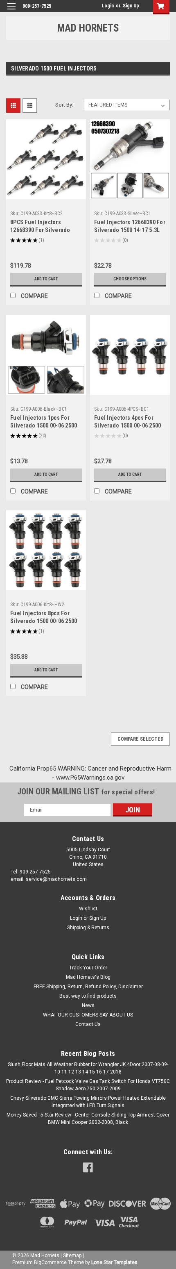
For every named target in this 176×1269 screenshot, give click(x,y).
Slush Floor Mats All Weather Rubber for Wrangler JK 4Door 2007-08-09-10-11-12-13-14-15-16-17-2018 (88, 1068)
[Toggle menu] (11, 11)
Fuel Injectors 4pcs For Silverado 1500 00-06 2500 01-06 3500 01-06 (127, 425)
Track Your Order (88, 968)
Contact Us (88, 1024)
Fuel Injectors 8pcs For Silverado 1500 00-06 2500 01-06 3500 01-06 (43, 621)
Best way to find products (88, 996)
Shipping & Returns (88, 927)
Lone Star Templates (114, 1262)
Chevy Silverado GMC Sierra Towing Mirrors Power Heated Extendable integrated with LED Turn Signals (88, 1101)
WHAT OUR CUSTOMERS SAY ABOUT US (88, 1015)
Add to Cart (46, 279)
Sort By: (64, 105)
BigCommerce (50, 1262)
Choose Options (130, 279)
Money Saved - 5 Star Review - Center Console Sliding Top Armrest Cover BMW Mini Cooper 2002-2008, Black (88, 1118)
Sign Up (131, 6)
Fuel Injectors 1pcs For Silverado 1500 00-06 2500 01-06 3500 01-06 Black (43, 425)
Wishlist (88, 909)
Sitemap (72, 1255)
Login (108, 6)
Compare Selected (140, 739)
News (88, 1005)
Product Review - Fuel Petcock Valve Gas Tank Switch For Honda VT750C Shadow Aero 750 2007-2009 (88, 1085)
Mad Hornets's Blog (88, 977)
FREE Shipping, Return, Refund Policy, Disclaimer (88, 986)
